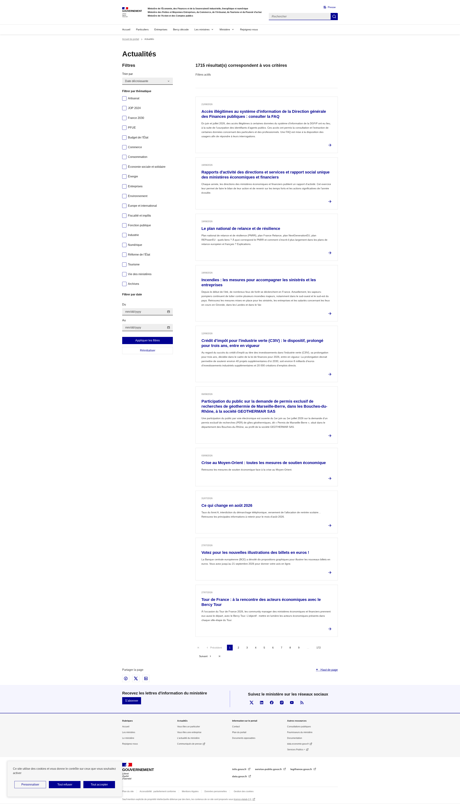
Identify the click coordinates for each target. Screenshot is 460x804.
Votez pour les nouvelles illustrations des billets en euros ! (255, 552)
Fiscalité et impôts (139, 215)
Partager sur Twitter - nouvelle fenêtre (135, 678)
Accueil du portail (130, 39)
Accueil (126, 29)
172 (318, 647)
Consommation (137, 156)
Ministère (225, 29)
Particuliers (142, 29)
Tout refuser (64, 784)
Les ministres (202, 29)
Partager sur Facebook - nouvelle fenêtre (125, 678)
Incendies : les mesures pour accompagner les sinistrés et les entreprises (258, 282)
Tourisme (134, 264)
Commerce (135, 147)
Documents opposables (243, 738)
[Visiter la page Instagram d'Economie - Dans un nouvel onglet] (281, 702)
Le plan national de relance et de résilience (240, 228)
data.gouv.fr (240, 776)
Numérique (135, 244)
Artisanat (133, 98)
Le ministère (128, 738)
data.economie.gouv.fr (298, 744)
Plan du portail (239, 732)
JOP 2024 (134, 108)
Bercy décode (181, 29)
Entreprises (160, 29)
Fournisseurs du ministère (299, 732)
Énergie (133, 176)
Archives (133, 283)
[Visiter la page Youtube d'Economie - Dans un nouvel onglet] (291, 702)
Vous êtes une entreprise (189, 732)
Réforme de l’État (139, 254)
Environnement (137, 196)
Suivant (203, 656)
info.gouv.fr (239, 769)
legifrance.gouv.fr (301, 769)
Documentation (294, 738)
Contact (236, 726)
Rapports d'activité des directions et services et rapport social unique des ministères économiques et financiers (265, 174)
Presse (332, 7)
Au (124, 320)
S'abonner (131, 700)
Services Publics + (296, 749)
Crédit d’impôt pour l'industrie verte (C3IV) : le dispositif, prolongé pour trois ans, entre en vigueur (262, 343)
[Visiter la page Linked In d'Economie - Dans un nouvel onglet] (261, 702)
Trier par (127, 73)
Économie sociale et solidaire (146, 166)
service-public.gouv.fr (268, 769)
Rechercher (334, 16)
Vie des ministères (139, 274)
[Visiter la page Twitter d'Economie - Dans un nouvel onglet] (251, 702)
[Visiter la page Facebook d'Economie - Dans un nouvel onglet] (271, 702)
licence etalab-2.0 (243, 799)
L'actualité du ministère (188, 738)
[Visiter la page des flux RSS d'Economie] (301, 702)
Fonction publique (139, 225)
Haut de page (329, 669)
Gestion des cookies (244, 791)
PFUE (132, 127)
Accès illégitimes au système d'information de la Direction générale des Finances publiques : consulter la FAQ (263, 114)
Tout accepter (99, 784)
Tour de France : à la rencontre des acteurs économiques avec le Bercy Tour (261, 602)
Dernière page (219, 656)
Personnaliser (30, 784)
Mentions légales (190, 791)
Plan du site (128, 791)
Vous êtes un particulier (188, 726)
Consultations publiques (299, 726)
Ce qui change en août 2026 (226, 505)
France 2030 (136, 117)
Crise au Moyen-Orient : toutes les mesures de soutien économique (263, 462)
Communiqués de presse (189, 744)
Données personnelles (215, 791)
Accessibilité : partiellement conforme (158, 791)
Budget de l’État (138, 137)
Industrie (133, 235)
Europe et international (142, 205)
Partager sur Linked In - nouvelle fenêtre (146, 678)
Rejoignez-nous (249, 29)
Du (124, 304)
